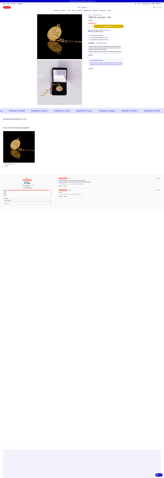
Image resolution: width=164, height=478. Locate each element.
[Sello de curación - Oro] (19, 147)
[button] (63, 10)
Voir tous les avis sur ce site (27, 187)
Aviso (4, 3)
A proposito (13, 3)
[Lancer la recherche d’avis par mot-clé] (50, 203)
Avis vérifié (159, 178)
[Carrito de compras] (160, 7)
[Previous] (3, 1)
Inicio (89, 14)
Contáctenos (20, 3)
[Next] (160, 1)
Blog (8, 3)
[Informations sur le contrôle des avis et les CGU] (33, 184)
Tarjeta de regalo (146, 3)
